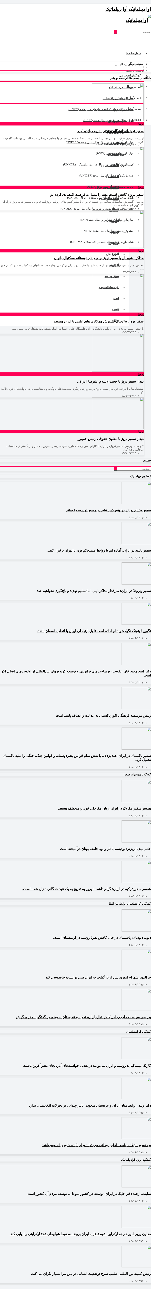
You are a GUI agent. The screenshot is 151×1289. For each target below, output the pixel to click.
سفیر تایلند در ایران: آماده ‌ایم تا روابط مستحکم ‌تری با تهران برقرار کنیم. (99, 550)
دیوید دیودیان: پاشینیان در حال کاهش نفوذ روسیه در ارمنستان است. (102, 937)
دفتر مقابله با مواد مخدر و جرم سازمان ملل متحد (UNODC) (97, 208)
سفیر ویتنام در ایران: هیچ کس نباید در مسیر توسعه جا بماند (108, 510)
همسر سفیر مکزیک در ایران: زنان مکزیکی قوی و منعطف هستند (104, 808)
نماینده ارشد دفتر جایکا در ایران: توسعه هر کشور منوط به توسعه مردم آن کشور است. (89, 1194)
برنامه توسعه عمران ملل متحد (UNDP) (110, 186)
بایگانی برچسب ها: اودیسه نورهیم (130, 77)
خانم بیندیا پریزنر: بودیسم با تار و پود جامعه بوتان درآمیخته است (105, 849)
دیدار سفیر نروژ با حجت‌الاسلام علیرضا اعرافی (110, 381)
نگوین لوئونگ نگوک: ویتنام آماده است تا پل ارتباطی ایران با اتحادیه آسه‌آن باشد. (94, 631)
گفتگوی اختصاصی (130, 75)
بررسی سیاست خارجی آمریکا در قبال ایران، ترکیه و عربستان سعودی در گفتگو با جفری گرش (83, 1017)
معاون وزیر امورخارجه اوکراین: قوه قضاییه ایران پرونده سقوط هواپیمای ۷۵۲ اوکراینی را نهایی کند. (80, 1234)
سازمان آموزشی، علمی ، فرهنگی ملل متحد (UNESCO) (100, 142)
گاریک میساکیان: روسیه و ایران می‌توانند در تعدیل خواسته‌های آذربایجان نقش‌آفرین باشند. (87, 1066)
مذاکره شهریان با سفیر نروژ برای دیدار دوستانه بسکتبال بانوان (99, 258)
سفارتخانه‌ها (133, 53)
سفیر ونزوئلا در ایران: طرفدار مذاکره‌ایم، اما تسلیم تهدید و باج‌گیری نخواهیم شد (94, 591)
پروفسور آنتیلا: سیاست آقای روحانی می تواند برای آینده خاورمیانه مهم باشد (96, 1145)
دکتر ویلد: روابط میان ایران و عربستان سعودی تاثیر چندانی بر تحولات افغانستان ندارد (90, 1105)
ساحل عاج (112, 254)
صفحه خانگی (136, 63)
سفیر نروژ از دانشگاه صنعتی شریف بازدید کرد (110, 131)
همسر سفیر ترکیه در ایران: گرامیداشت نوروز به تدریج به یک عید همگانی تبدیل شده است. (86, 889)
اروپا (141, 123)
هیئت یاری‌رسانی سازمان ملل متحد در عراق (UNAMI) (100, 197)
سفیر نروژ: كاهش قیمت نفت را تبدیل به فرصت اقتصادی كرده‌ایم (97, 194)
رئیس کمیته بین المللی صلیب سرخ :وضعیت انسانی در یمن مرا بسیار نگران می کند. (91, 1274)
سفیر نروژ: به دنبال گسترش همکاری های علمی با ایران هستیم (99, 321)
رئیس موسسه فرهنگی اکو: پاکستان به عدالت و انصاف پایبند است (103, 715)
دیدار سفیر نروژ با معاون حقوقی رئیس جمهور (111, 439)
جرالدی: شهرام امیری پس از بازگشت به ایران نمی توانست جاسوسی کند (98, 977)
